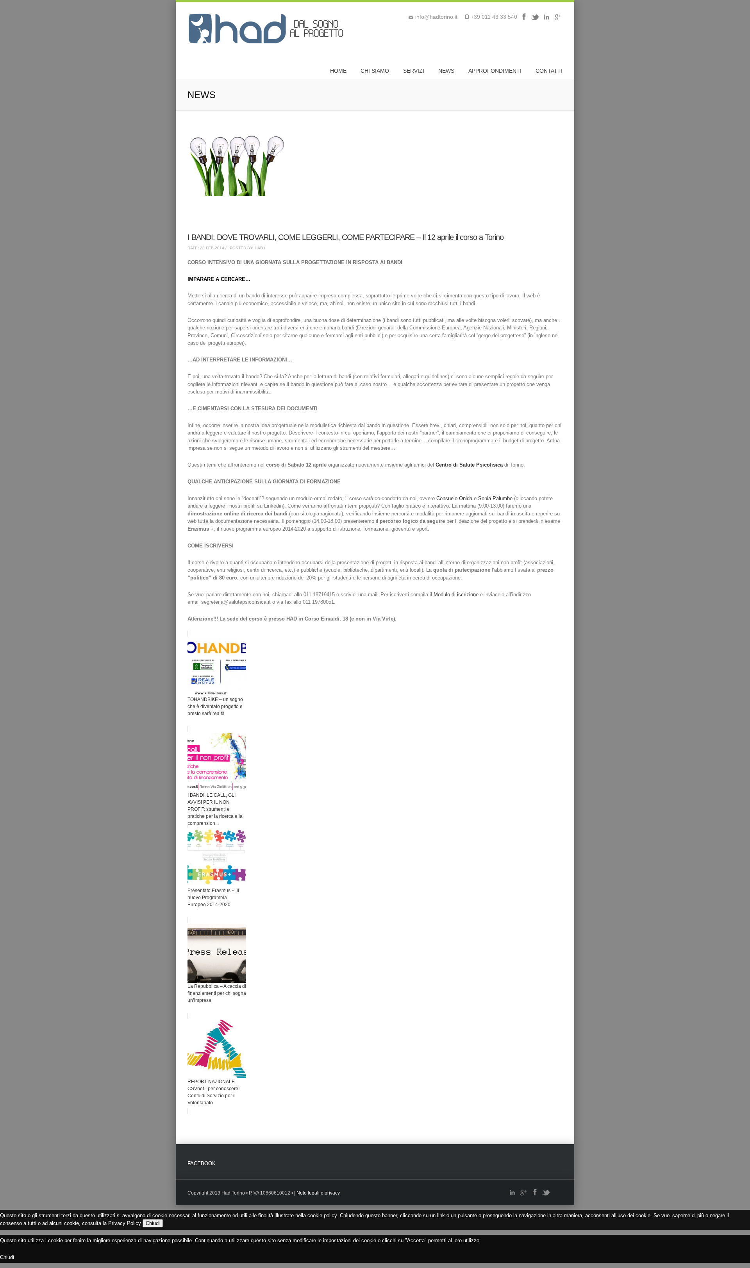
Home (338, 71)
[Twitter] (535, 19)
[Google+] (557, 19)
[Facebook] (524, 19)
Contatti (549, 71)
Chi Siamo (375, 71)
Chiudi (153, 1223)
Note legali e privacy (318, 1193)
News (446, 71)
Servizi (413, 71)
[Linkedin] (546, 19)
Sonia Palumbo (495, 498)
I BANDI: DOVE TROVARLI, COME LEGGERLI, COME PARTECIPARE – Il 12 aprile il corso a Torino (346, 237)
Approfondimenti (494, 71)
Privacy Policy (124, 1223)
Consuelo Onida (454, 498)
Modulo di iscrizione (456, 594)
